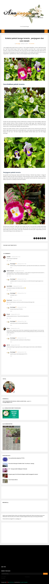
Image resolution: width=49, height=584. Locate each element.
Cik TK (8, 345)
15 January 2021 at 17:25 (15, 314)
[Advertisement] (24, 533)
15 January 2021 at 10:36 (17, 300)
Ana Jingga (18, 43)
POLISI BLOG (27, 576)
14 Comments (31, 43)
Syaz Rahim (9, 286)
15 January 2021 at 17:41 (15, 328)
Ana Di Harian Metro (13, 479)
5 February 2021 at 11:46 (21, 263)
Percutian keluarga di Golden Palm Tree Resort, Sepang (21, 463)
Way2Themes (11, 582)
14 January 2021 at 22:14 (17, 286)
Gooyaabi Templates (23, 582)
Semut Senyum (10, 270)
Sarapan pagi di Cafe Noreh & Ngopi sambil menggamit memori (23, 474)
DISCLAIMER (3, 576)
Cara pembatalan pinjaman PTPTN (16, 458)
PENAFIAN (3, 578)
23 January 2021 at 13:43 (15, 345)
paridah (8, 256)
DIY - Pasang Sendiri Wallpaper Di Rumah (17, 468)
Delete (10, 260)
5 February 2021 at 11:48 (21, 307)
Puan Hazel (9, 300)
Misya (8, 328)
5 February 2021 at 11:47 (21, 279)
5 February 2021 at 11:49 (21, 338)
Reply (7, 260)
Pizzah (8, 314)
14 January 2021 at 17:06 (19, 270)
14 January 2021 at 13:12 (15, 256)
